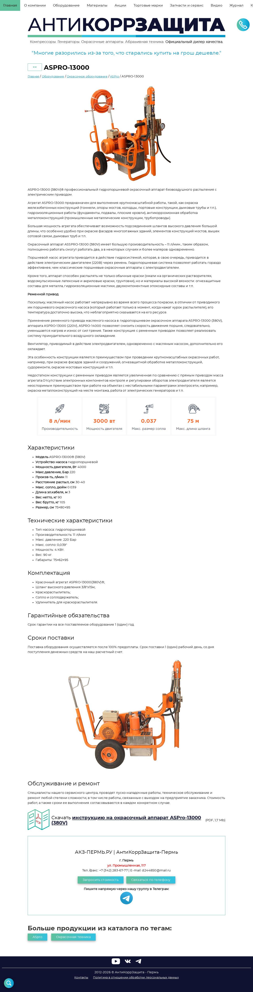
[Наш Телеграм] (126, 903)
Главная (33, 76)
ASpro (37, 937)
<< (35, 67)
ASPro (114, 76)
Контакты (81, 977)
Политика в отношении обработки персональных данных (136, 977)
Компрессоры (43, 42)
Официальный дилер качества (193, 42)
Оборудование (53, 76)
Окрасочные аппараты (102, 42)
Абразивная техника (144, 42)
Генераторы (68, 42)
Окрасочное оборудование (87, 76)
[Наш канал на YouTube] (116, 963)
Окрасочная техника (73, 937)
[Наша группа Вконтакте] (128, 963)
